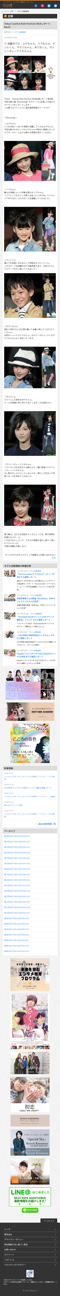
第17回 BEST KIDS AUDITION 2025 (17, 874)
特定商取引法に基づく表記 (16, 1244)
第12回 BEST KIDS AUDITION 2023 (17, 902)
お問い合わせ (10, 1249)
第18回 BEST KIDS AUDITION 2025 (17, 869)
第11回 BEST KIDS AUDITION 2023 (17, 907)
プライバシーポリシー (14, 1239)
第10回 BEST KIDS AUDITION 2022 (17, 913)
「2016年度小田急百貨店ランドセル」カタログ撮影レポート (35, 636)
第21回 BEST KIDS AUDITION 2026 (17, 852)
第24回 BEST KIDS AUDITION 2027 (17, 836)
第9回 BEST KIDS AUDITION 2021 (16, 918)
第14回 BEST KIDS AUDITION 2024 (17, 891)
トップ (3, 11)
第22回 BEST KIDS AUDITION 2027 (17, 847)
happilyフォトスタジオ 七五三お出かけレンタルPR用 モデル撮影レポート (36, 655)
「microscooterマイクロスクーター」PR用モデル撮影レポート (35, 575)
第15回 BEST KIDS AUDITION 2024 (17, 885)
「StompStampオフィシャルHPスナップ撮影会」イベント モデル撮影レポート (35, 618)
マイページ (9, 1254)
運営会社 (8, 1234)
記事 (11, 11)
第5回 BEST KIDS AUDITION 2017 (16, 940)
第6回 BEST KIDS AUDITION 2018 (16, 934)
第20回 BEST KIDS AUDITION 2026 (17, 858)
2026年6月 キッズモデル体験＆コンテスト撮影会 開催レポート (28, 787)
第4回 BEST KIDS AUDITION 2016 (16, 945)
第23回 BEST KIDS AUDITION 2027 (17, 841)
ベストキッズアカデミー (15, 1264)
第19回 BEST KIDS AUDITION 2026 (17, 863)
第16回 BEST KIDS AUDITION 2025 (17, 880)
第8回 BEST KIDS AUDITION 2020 (16, 924)
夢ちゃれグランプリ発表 (13, 805)
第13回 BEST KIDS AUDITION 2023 (17, 896)
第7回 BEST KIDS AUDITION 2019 (16, 929)
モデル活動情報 (20, 32)
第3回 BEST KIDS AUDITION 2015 (16, 951)
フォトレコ (9, 1259)
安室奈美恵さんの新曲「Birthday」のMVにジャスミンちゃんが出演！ (36, 600)
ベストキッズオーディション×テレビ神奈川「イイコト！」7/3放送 (29, 796)
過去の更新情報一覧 (47, 823)
